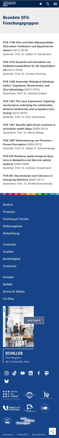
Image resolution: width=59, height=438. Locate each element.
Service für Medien (14, 291)
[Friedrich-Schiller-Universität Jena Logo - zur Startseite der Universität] (9, 4)
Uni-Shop (8, 298)
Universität (9, 244)
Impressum (8, 434)
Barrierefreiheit (38, 434)
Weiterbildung (11, 233)
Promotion (9, 211)
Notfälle (7, 284)
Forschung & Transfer (16, 219)
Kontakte (8, 277)
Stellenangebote (12, 226)
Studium (8, 204)
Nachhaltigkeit (11, 259)
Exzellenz (8, 251)
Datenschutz (22, 434)
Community (9, 266)
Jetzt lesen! (34, 320)
